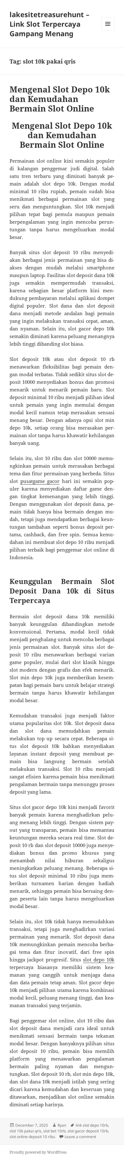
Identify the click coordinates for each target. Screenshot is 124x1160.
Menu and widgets (107, 30)
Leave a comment (80, 1136)
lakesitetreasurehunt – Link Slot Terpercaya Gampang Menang (49, 24)
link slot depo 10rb (92, 1125)
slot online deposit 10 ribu (32, 1136)
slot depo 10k (98, 959)
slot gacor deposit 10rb (87, 1131)
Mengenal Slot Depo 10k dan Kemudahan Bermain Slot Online (60, 99)
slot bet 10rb (54, 1131)
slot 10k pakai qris (25, 1131)
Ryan (62, 1125)
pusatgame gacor (40, 481)
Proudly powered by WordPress (38, 1152)
